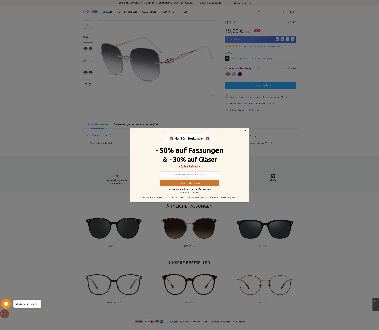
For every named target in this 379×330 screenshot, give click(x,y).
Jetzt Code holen (189, 183)
